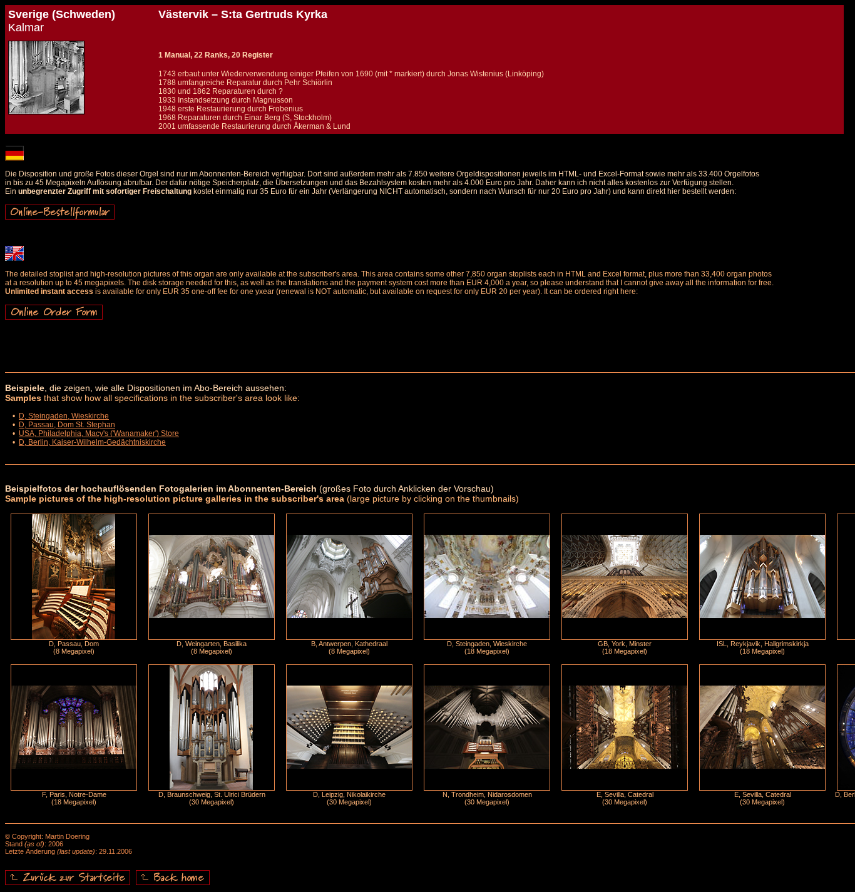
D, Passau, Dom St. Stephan (67, 424)
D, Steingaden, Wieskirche (64, 416)
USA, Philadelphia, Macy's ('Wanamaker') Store (99, 433)
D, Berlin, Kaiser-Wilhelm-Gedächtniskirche (92, 442)
